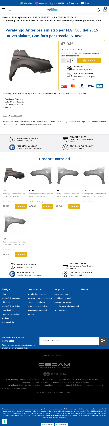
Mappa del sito (8, 322)
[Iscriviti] (103, 341)
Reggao (69, 392)
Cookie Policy (62, 424)
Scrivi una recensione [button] (70, 56)
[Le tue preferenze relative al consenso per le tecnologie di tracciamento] (4, 421)
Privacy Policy (48, 424)
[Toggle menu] (4, 9)
